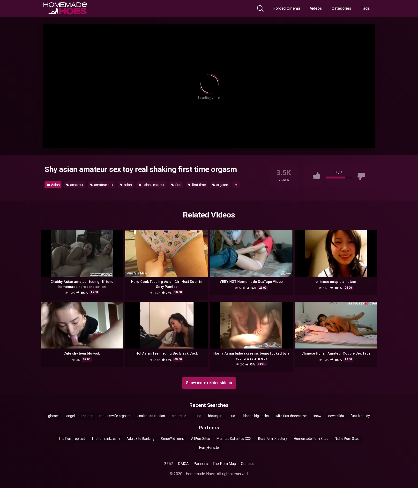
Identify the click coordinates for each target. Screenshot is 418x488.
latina (197, 416)
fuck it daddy (360, 416)
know (318, 416)
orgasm (222, 185)
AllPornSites (200, 439)
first (177, 185)
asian (127, 185)
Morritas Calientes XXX (233, 439)
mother (87, 416)
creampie (179, 416)
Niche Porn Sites (347, 439)
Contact (247, 463)
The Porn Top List (72, 439)
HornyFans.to (209, 447)
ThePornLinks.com (105, 439)
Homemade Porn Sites (311, 439)
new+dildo (336, 416)
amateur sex (103, 185)
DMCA (183, 463)
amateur (76, 185)
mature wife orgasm (115, 416)
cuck (233, 416)
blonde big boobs (256, 416)
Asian (55, 185)
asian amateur (153, 185)
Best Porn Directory (272, 439)
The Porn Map (224, 463)
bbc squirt (215, 416)
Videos (316, 8)
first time (198, 185)
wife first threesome (291, 416)
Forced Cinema (286, 8)
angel (70, 416)
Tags (365, 8)
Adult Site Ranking (140, 439)
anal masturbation (151, 416)
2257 (168, 463)
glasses (54, 416)
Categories (341, 8)
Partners (201, 463)
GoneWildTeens (173, 439)
